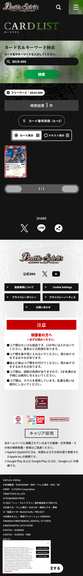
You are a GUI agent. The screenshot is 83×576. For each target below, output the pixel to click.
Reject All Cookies (42, 552)
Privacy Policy (8, 571)
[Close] (48, 543)
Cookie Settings (62, 287)
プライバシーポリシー (24, 297)
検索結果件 (41, 105)
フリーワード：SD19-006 (27, 92)
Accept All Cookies (42, 548)
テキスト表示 (56, 135)
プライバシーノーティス (62, 297)
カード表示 (26, 135)
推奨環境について (24, 287)
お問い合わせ (43, 307)
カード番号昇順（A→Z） (46, 121)
